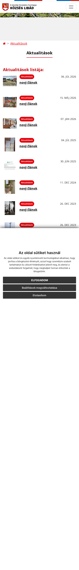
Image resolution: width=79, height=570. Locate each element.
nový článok (28, 83)
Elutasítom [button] (39, 295)
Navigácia (11, 6)
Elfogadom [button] (39, 280)
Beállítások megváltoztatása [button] (39, 287)
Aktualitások (18, 43)
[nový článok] (10, 81)
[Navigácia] (71, 7)
